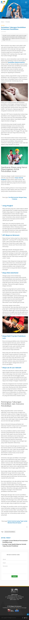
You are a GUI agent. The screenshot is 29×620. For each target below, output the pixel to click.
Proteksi (8, 21)
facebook (23, 617)
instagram (26, 617)
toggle (28, 614)
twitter (24, 617)
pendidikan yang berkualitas (16, 62)
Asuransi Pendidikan (10, 531)
